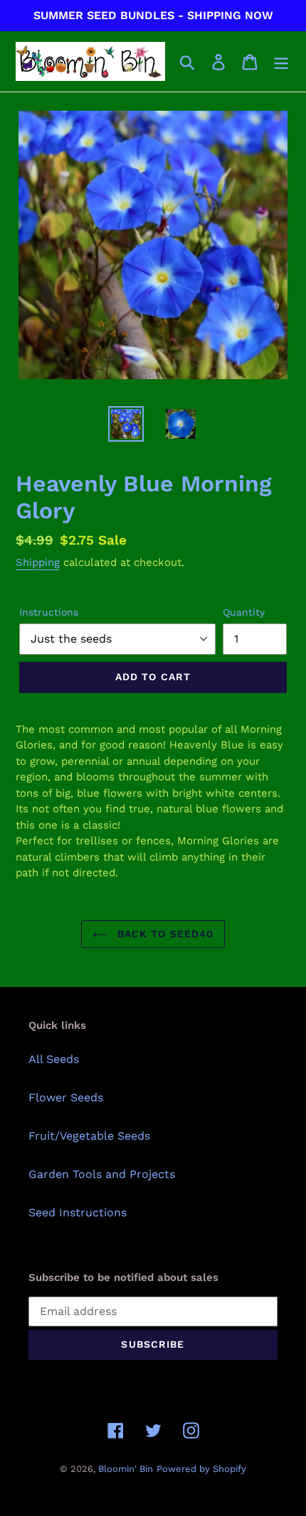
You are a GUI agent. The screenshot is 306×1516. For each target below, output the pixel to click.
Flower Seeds (65, 1097)
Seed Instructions (77, 1212)
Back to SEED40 (164, 933)
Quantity (244, 612)
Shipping (38, 562)
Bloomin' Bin (125, 1468)
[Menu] (281, 61)
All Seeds (53, 1059)
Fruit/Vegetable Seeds (89, 1136)
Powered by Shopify (201, 1468)
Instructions (48, 612)
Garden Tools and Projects (101, 1174)
